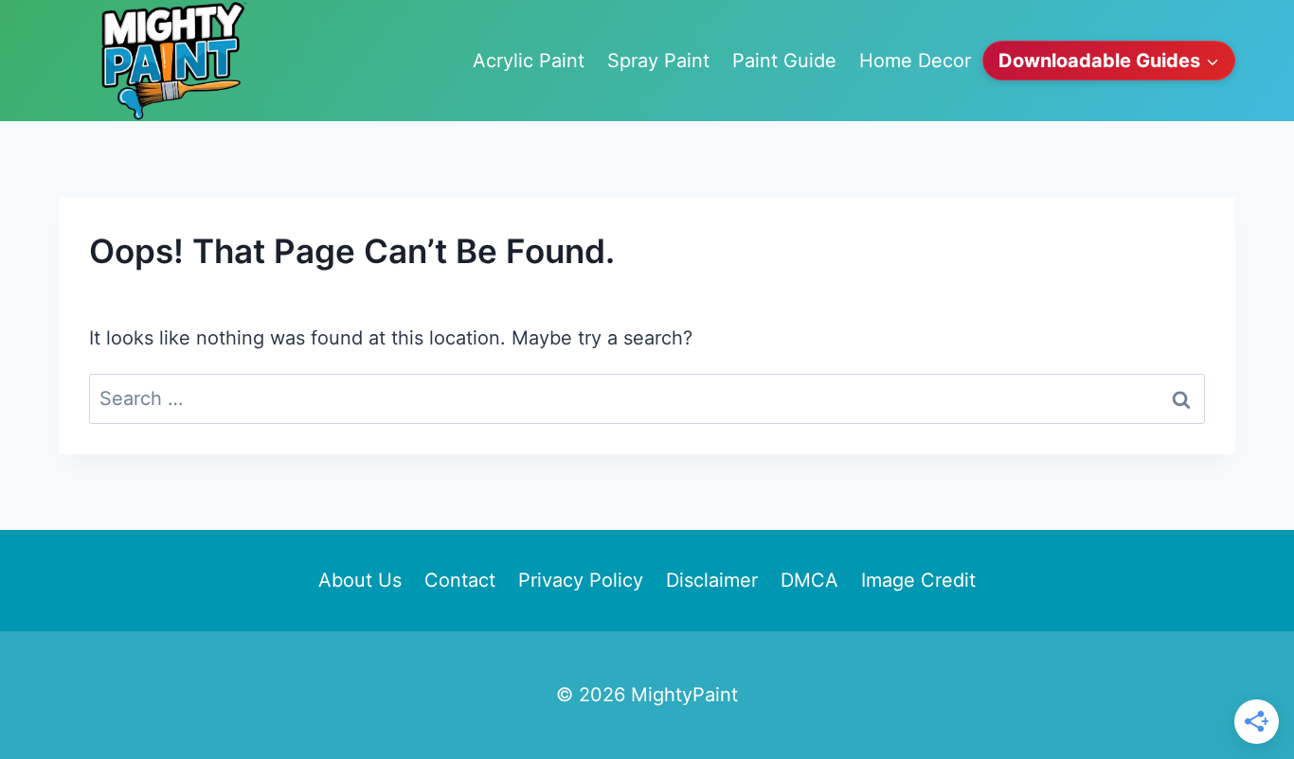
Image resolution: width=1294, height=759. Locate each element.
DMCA (809, 580)
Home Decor (915, 60)
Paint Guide (784, 60)
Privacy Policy (580, 580)
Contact (459, 580)
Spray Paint (658, 60)
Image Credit (918, 580)
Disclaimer (712, 580)
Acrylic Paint (528, 60)
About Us (360, 580)
